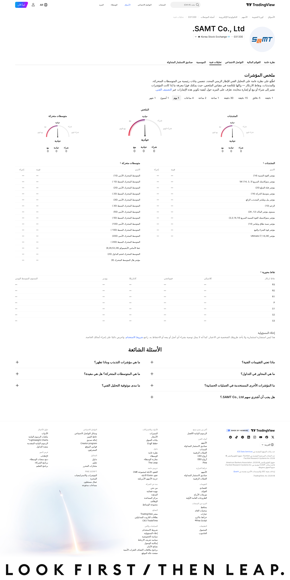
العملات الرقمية (200, 452)
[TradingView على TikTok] (236, 437)
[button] (156, 5)
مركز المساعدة (151, 498)
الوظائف (154, 501)
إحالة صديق (92, 440)
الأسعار (154, 436)
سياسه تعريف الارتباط (148, 540)
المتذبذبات (270, 163)
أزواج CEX (202, 456)
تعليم (95, 462)
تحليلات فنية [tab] (215, 62)
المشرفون (92, 450)
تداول (94, 459)
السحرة (93, 478)
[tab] (269, 97)
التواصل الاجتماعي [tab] (234, 62)
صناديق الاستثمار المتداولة (195, 446)
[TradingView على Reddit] (230, 437)
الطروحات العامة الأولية (196, 498)
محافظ (204, 507)
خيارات (204, 514)
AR (41, 4)
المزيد (101, 5)
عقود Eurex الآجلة (150, 475)
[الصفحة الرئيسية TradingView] (260, 5)
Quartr (236, 471)
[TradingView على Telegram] (242, 437)
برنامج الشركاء (41, 462)
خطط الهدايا (152, 443)
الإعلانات (44, 456)
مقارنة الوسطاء (151, 459)
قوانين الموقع (91, 446)
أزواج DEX (202, 459)
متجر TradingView (149, 514)
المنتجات (162, 5)
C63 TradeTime (150, 520)
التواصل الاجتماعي (144, 5)
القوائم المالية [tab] (254, 62)
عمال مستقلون (90, 482)
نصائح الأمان (152, 546)
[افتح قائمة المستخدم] (33, 5)
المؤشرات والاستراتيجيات (85, 475)
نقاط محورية (268, 272)
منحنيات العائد (201, 510)
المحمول (203, 530)
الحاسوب (203, 533)
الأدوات (45, 433)
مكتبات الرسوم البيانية (38, 436)
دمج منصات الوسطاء (39, 459)
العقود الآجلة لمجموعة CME (145, 472)
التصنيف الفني (164, 89)
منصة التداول (42, 446)
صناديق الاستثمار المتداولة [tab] (180, 62)
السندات (203, 449)
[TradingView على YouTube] (261, 437)
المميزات (154, 433)
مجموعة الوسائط (150, 504)
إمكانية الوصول (151, 543)
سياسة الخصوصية (150, 536)
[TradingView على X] (273, 437)
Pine (205, 462)
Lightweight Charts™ (38, 440)
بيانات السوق (152, 440)
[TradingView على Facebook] (267, 437)
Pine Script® (201, 520)
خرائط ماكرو (201, 517)
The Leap (153, 462)
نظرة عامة (153, 452)
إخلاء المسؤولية (151, 533)
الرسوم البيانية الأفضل (197, 433)
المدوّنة (154, 494)
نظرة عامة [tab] (269, 62)
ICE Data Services (245, 451)
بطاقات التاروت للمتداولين (146, 517)
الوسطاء (114, 5)
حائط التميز (92, 436)
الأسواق (127, 5)
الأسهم (204, 442)
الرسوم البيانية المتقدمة (37, 443)
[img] (199, 36)
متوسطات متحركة (131, 163)
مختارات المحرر (90, 466)
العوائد (204, 491)
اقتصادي (203, 488)
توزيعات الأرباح (200, 494)
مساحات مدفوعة (89, 485)
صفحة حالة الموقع (150, 553)
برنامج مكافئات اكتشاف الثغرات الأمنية (140, 549)
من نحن (154, 488)
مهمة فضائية (152, 491)
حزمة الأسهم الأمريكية (148, 478)
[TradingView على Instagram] (255, 437)
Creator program (89, 443)
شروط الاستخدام (134, 337)
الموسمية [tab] (201, 62)
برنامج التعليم (42, 466)
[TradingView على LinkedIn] (248, 437)
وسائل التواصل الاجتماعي (85, 433)
